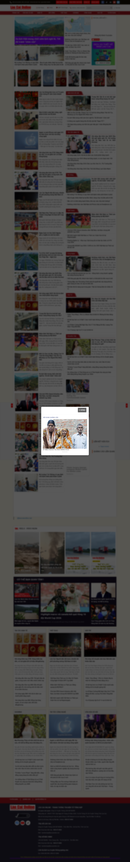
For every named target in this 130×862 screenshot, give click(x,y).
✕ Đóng (82, 410)
